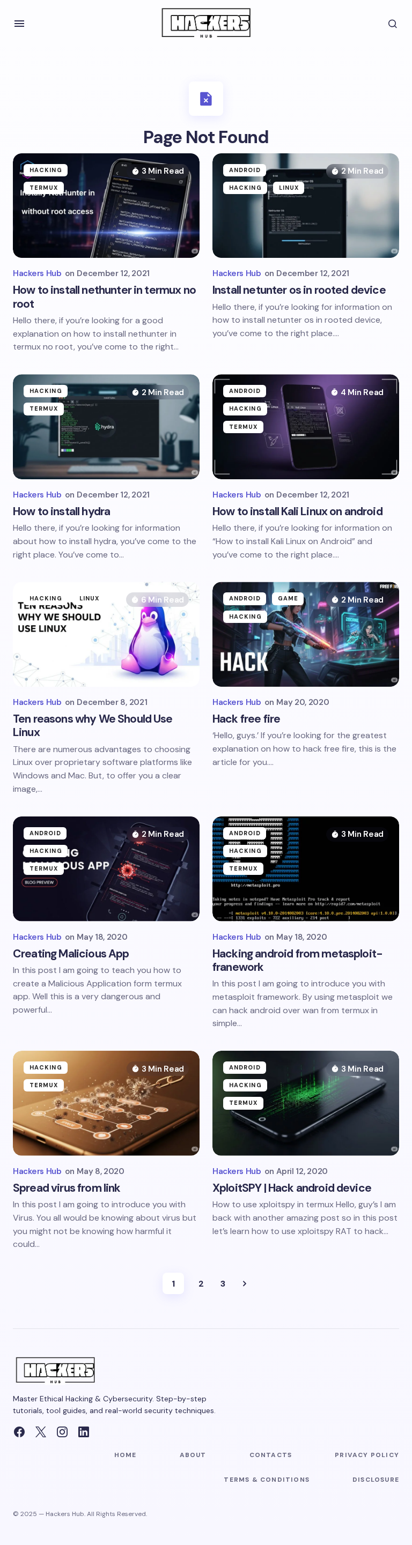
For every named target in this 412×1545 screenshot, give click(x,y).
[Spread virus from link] (106, 1103)
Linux (289, 187)
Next (244, 1283)
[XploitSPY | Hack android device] (305, 1103)
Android (245, 170)
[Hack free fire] (305, 634)
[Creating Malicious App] (106, 869)
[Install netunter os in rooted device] (305, 205)
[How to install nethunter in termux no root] (106, 205)
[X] (41, 1432)
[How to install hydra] (106, 426)
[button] (19, 23)
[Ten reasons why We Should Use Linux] (106, 634)
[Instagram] (62, 1432)
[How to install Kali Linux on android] (305, 426)
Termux (44, 187)
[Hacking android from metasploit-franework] (305, 869)
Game (288, 598)
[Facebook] (19, 1432)
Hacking (46, 170)
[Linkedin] (83, 1432)
